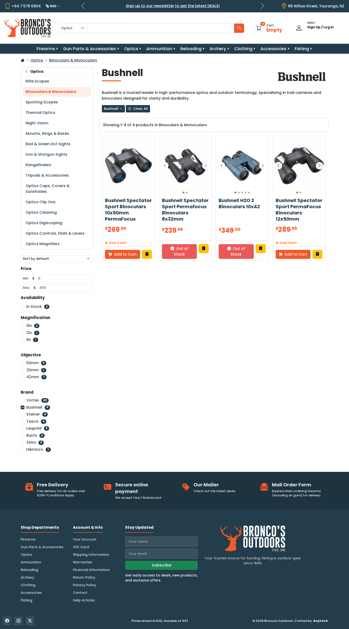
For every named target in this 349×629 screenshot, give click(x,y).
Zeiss (34, 442)
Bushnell (37, 407)
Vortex (36, 400)
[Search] (239, 28)
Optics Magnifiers (43, 244)
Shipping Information (91, 554)
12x (31, 332)
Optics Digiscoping (44, 223)
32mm (35, 370)
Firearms (46, 49)
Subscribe (161, 565)
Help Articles (84, 600)
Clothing (243, 49)
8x (31, 339)
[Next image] (206, 165)
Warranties (82, 562)
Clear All (140, 108)
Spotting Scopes (42, 102)
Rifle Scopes (37, 81)
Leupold (36, 428)
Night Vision (37, 123)
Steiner (36, 414)
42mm (35, 377)
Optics (131, 49)
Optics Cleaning (41, 212)
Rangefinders (38, 165)
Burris (34, 435)
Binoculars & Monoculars (73, 60)
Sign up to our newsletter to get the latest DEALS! (173, 6)
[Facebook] (7, 621)
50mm (35, 363)
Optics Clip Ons (41, 202)
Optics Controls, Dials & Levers (55, 233)
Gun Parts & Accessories (89, 49)
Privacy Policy (84, 585)
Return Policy (84, 577)
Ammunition (159, 49)
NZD (53, 6)
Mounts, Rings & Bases (47, 133)
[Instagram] (18, 621)
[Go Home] (22, 60)
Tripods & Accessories (47, 175)
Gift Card (81, 547)
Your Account (84, 539)
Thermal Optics (40, 112)
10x (32, 325)
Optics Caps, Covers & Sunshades (48, 188)
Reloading (191, 49)
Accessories (273, 49)
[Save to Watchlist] (147, 254)
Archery (218, 49)
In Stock (37, 306)
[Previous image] (165, 165)
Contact (80, 592)
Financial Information (91, 569)
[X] (30, 621)
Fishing (302, 49)
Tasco (35, 421)
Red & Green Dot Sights (48, 144)
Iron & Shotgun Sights (46, 154)
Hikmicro (37, 449)
